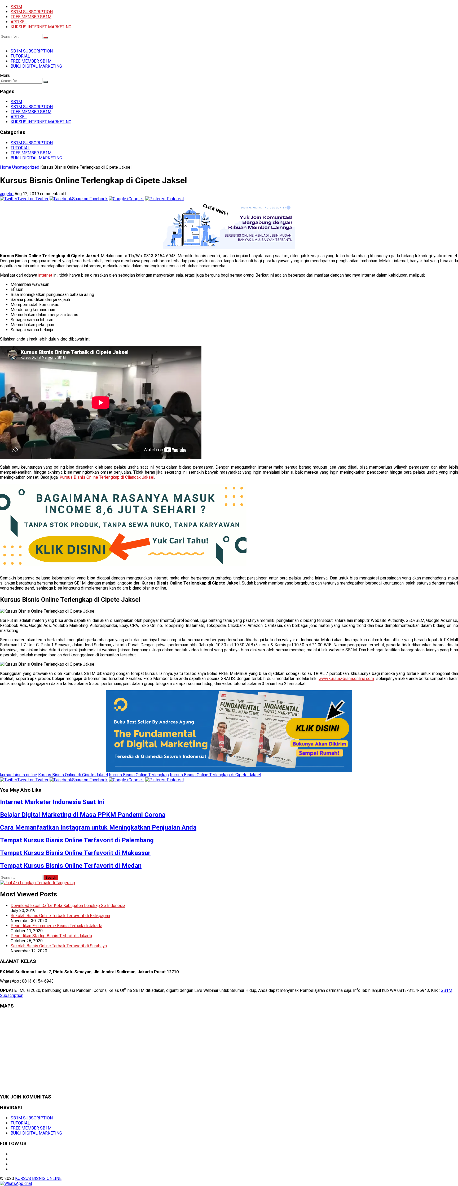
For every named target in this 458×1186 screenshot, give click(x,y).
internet (45, 275)
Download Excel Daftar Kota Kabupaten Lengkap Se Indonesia (68, 905)
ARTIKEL (19, 21)
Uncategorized (25, 167)
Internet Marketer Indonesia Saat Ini (52, 802)
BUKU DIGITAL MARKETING (36, 66)
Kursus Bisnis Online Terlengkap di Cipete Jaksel (215, 774)
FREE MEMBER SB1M (31, 16)
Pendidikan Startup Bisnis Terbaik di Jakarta (51, 935)
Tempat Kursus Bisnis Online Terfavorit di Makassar (75, 853)
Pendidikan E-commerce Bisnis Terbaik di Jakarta (56, 925)
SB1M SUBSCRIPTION (32, 11)
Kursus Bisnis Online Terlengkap (139, 774)
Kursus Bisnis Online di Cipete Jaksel (73, 774)
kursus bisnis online (18, 774)
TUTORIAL (20, 56)
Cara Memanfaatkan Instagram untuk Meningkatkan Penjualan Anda (98, 827)
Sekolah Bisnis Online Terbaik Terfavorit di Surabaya (59, 945)
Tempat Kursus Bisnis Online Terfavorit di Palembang (77, 840)
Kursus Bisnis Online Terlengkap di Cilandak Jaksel (107, 477)
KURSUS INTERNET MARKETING (41, 26)
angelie (7, 193)
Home (5, 167)
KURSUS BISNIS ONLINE (38, 1178)
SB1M (16, 6)
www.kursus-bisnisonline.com (346, 678)
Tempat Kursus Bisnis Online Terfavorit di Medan (71, 865)
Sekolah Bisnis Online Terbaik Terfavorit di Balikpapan (60, 915)
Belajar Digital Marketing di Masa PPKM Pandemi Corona (82, 814)
